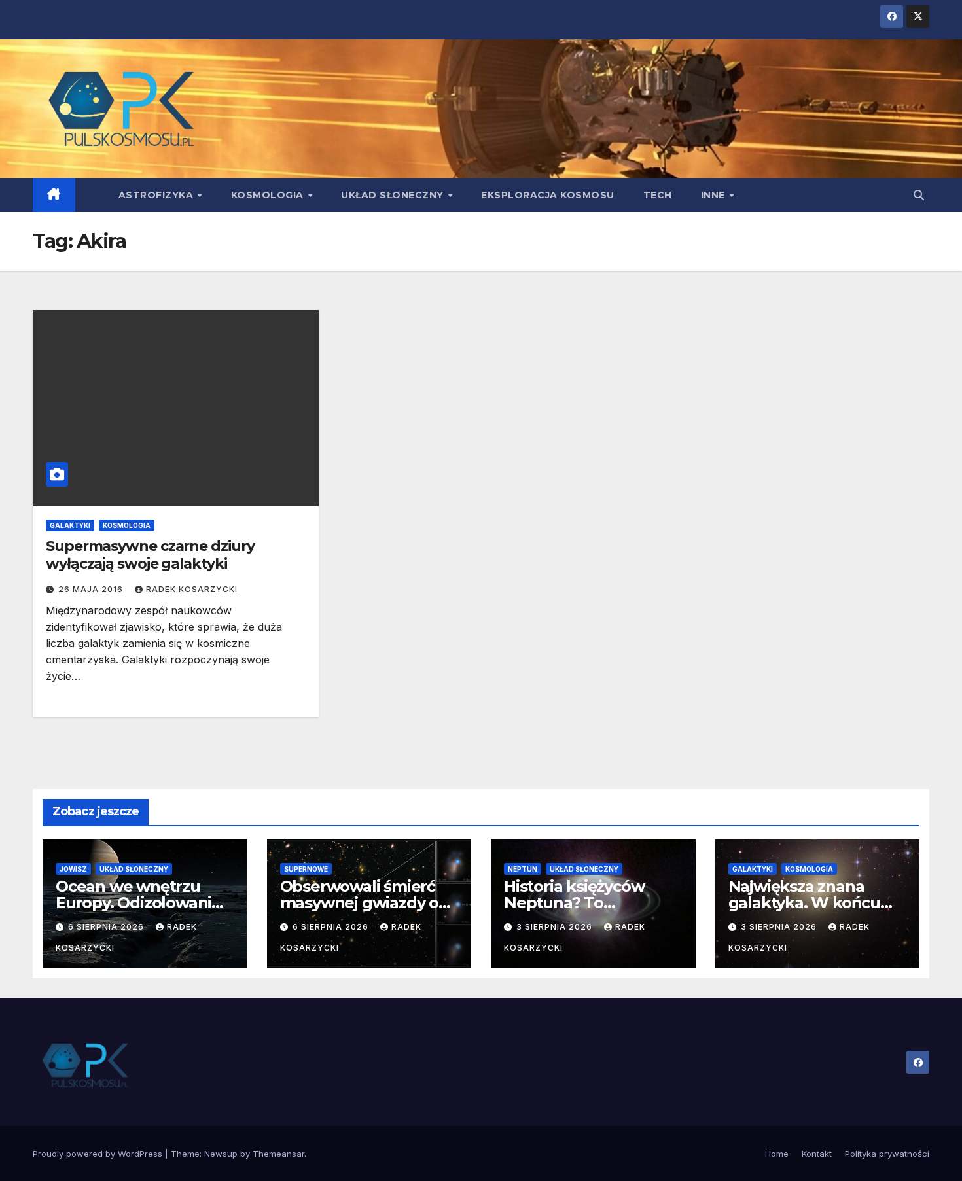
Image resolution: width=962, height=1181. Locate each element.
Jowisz (73, 869)
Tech (657, 195)
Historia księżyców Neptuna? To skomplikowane (574, 902)
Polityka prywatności (887, 1153)
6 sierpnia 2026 (107, 927)
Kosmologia (269, 195)
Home (777, 1153)
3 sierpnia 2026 (555, 927)
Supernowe (306, 869)
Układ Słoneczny (393, 195)
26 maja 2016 (92, 589)
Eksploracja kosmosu (548, 195)
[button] (919, 195)
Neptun (522, 869)
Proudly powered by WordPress (99, 1153)
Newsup (221, 1153)
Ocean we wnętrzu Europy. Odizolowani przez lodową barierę (136, 902)
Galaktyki (70, 525)
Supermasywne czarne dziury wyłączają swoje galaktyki (150, 554)
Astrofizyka (157, 195)
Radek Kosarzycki (192, 589)
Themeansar (278, 1153)
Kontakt (817, 1153)
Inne (714, 195)
